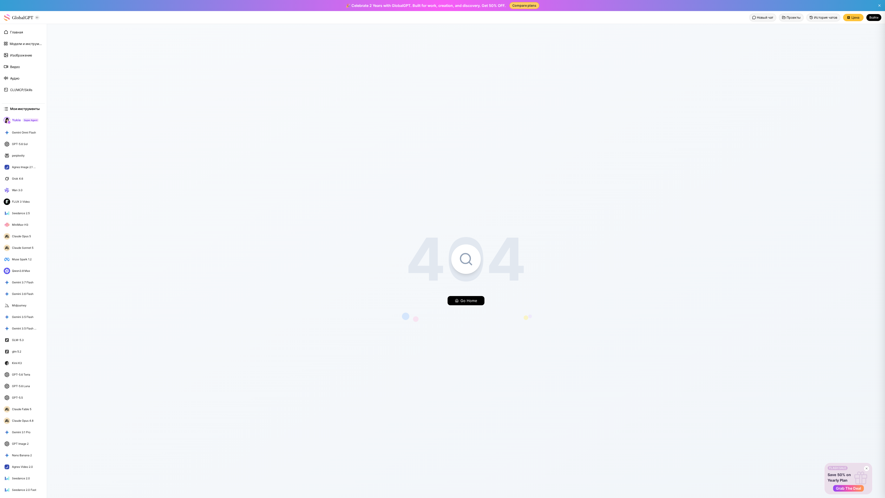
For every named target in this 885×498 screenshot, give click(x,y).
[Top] (40, 133)
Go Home (468, 300)
